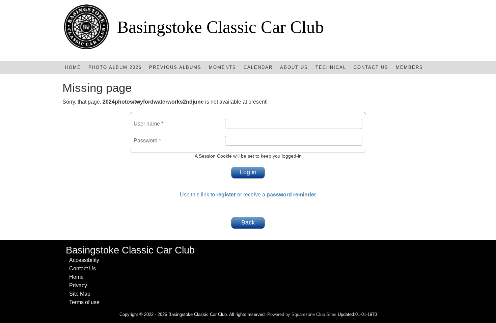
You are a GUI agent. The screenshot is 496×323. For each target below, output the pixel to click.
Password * (147, 140)
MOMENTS (222, 67)
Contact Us (371, 67)
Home (73, 67)
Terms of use (84, 302)
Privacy (78, 285)
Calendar (258, 67)
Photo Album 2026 (115, 67)
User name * (148, 124)
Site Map (79, 294)
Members (409, 67)
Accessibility (84, 260)
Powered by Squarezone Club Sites (301, 314)
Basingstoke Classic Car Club (220, 26)
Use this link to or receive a (248, 194)
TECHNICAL (330, 67)
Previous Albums (175, 67)
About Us (294, 67)
